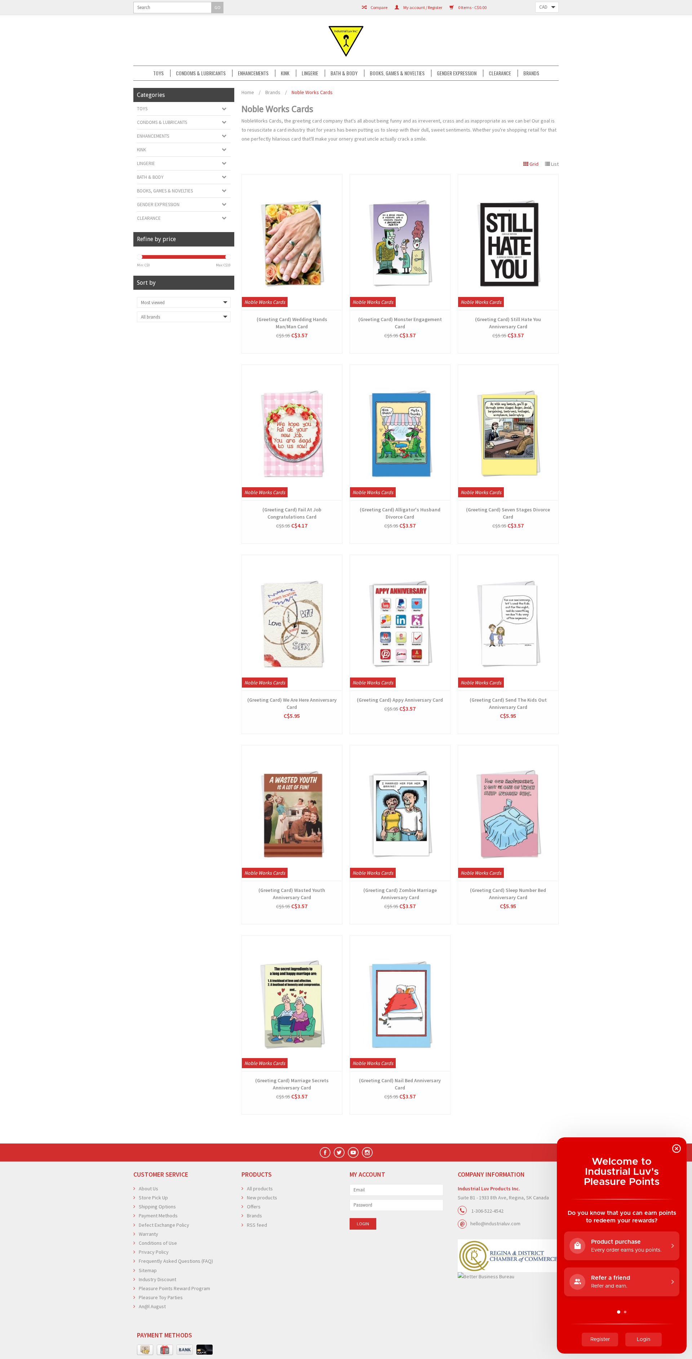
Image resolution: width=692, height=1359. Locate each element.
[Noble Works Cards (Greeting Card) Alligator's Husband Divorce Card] (400, 432)
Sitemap (148, 1270)
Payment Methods (158, 1215)
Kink (285, 73)
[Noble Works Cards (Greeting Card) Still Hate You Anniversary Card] (508, 242)
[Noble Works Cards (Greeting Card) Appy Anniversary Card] (400, 622)
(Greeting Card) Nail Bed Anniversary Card (400, 1084)
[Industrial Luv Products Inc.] (346, 40)
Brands (531, 73)
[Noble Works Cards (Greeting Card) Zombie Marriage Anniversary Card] (400, 813)
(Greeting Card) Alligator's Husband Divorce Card (400, 513)
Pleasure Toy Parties (161, 1297)
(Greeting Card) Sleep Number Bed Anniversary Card (508, 894)
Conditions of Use (158, 1243)
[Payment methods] (145, 1350)
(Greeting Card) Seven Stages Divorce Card (508, 513)
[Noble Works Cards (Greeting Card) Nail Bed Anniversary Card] (400, 1003)
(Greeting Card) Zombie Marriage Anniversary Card (400, 894)
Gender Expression (456, 73)
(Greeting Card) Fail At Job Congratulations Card (291, 513)
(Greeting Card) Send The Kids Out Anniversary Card (508, 703)
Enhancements (253, 73)
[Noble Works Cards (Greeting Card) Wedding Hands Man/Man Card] (292, 242)
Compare (378, 7)
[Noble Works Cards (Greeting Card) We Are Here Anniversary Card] (292, 622)
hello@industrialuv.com (495, 1223)
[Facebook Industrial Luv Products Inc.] (325, 1152)
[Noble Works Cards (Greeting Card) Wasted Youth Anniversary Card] (292, 813)
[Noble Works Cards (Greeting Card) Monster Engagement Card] (400, 242)
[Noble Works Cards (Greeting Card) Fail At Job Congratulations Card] (292, 432)
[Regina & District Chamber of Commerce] (508, 1255)
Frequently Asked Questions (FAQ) (176, 1261)
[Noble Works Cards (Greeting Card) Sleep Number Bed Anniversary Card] (508, 813)
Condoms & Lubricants (201, 73)
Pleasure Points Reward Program (174, 1288)
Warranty (148, 1234)
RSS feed (257, 1225)
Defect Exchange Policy (164, 1225)
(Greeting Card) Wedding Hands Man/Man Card (292, 323)
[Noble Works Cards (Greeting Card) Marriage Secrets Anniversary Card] (292, 1003)
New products (262, 1197)
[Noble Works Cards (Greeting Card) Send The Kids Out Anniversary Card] (508, 622)
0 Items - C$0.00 (472, 7)
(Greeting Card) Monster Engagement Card (400, 323)
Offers (254, 1206)
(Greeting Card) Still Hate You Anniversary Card (508, 323)
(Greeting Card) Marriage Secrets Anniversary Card (292, 1084)
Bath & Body (344, 73)
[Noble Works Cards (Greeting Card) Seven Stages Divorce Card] (508, 432)
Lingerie (310, 73)
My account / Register (422, 7)
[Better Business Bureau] (508, 1276)
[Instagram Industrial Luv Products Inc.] (367, 1152)
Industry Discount (157, 1279)
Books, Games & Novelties (397, 73)
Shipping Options (157, 1206)
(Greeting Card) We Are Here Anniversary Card (292, 703)
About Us (148, 1188)
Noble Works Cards (312, 92)
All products (260, 1188)
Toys (158, 73)
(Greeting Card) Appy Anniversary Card (400, 700)
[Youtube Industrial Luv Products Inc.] (353, 1152)
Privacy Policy (154, 1252)
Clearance (500, 73)
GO (217, 7)
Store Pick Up (153, 1197)
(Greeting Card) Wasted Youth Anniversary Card (291, 894)
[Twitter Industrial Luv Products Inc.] (339, 1152)
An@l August (152, 1306)
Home (247, 92)
